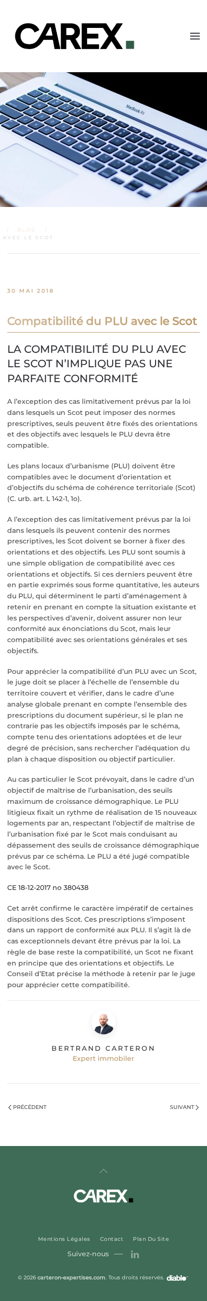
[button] (195, 36)
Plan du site (151, 1239)
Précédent (29, 1107)
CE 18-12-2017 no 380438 (48, 887)
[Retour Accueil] (75, 36)
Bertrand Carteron (103, 1048)
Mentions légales (64, 1239)
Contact (112, 1239)
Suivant (182, 1107)
